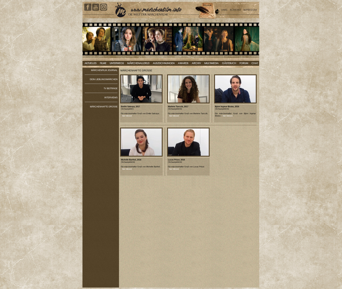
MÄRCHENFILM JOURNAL (104, 70)
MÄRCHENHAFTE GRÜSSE (104, 106)
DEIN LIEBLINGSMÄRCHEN (104, 79)
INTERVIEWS (111, 97)
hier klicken (127, 116)
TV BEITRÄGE (111, 88)
